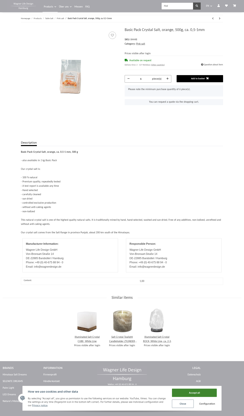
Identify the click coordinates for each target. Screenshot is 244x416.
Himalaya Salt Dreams (15, 374)
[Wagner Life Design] (23, 5)
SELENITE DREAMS (13, 381)
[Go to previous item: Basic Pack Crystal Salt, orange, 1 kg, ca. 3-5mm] (212, 18)
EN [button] (207, 6)
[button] (218, 6)
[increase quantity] (167, 78)
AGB (198, 381)
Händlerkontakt (51, 381)
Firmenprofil (50, 374)
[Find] (197, 6)
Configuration (207, 403)
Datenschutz (194, 374)
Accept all (194, 392)
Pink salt (140, 44)
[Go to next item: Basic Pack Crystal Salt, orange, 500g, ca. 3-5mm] (219, 18)
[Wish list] (226, 6)
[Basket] (235, 6)
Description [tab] (29, 142)
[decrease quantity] (128, 78)
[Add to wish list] (112, 35)
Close (183, 403)
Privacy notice (39, 405)
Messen (78, 6)
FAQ (87, 6)
